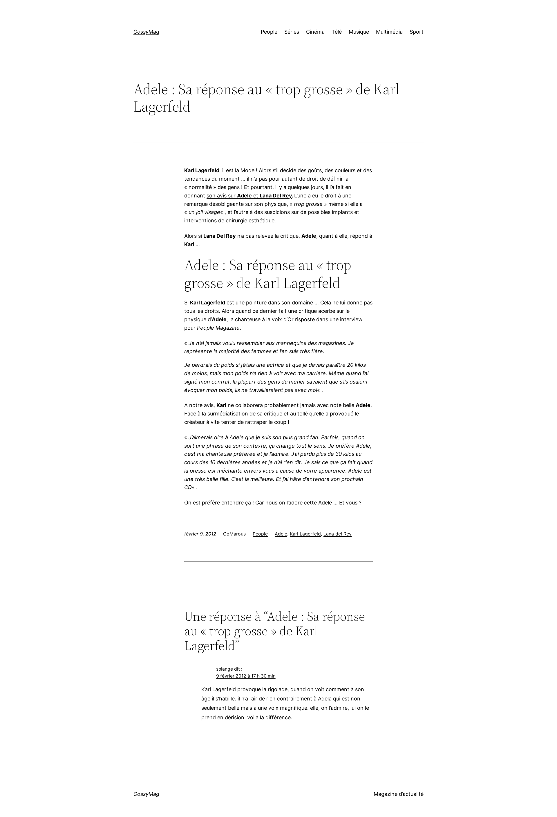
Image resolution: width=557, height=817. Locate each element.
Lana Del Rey (276, 196)
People (260, 534)
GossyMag (146, 32)
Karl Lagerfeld (305, 534)
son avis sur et (233, 196)
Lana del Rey (337, 534)
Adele (281, 534)
